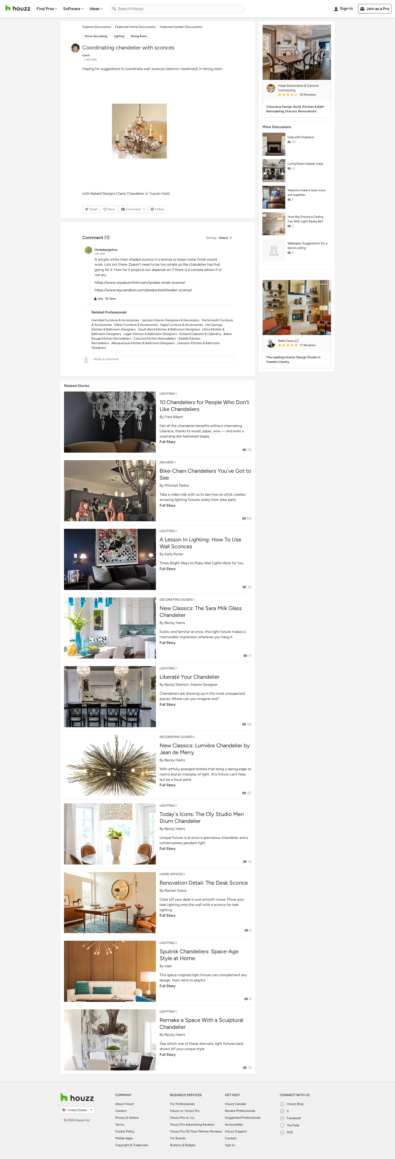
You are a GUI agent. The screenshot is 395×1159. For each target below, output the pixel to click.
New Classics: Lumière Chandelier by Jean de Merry (205, 749)
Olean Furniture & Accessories (136, 325)
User (168, 966)
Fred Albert (174, 417)
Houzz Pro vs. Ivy (182, 1118)
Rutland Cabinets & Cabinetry (200, 334)
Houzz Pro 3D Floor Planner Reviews (196, 1131)
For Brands (178, 1138)
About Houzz (124, 1104)
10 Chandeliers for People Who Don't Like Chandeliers (204, 405)
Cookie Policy (124, 1131)
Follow (159, 209)
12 (249, 861)
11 (249, 656)
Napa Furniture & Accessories (181, 325)
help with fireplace (301, 137)
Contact (231, 1138)
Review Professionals (240, 1111)
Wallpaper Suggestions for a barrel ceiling (307, 245)
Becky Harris (175, 623)
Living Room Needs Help (305, 164)
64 (249, 518)
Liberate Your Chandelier (189, 676)
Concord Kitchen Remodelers (154, 338)
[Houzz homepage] (18, 8)
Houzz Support (236, 1131)
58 (249, 724)
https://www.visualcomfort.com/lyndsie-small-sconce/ (140, 282)
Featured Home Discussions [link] (135, 27)
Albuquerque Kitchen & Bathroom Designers (143, 343)
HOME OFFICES (171, 874)
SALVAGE (167, 462)
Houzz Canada (235, 1104)
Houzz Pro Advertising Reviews (192, 1125)
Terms (119, 1125)
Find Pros (45, 8)
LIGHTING (167, 394)
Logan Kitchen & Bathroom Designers (150, 334)
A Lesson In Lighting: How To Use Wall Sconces (200, 543)
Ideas (94, 8)
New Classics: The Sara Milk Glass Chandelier (201, 611)
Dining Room (139, 36)
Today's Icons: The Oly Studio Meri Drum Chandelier (202, 817)
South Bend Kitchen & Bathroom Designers (169, 329)
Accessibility (234, 1125)
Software (71, 8)
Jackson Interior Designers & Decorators (170, 320)
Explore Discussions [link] (96, 27)
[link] (302, 95)
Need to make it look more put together (307, 192)
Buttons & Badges (183, 1145)
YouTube (293, 1125)
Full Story (168, 442)
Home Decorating (96, 36)
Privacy (120, 1118)
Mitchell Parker (177, 485)
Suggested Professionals (243, 1118)
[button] (218, 238)
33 (249, 587)
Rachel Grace (176, 890)
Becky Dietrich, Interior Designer (191, 684)
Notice (134, 1118)
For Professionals (182, 1104)
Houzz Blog (295, 1104)
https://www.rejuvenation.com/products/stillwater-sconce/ (143, 290)
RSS (290, 1132)
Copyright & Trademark (131, 1145)
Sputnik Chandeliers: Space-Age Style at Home (199, 955)
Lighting (119, 36)
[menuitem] (47, 8)
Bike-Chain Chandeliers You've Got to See (205, 474)
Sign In (230, 1145)
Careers (121, 1111)
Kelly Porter (174, 554)
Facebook (294, 1118)
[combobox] (177, 8)
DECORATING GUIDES (176, 600)
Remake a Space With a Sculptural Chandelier (201, 1023)
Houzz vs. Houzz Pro (185, 1111)
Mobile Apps (124, 1138)
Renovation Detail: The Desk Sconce (204, 882)
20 (249, 793)
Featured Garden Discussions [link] (181, 27)
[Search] (114, 8)
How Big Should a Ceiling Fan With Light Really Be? (305, 219)
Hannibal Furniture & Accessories (115, 320)
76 (249, 450)
